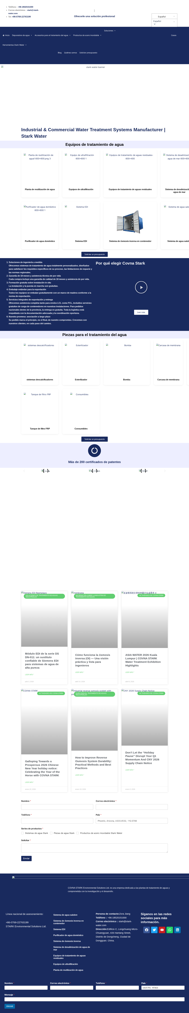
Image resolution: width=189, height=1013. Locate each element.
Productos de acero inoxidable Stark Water (101, 833)
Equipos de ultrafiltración (81, 189)
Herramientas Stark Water (13, 45)
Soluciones (108, 30)
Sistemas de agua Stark (36, 833)
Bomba (126, 380)
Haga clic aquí (95, 535)
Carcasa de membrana (168, 380)
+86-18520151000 (25, 7)
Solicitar (26, 840)
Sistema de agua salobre (65, 915)
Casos (173, 35)
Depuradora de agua (21, 35)
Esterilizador (81, 380)
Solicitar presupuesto (88, 53)
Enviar (26, 858)
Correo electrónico (106, 801)
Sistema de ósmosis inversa (67, 941)
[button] (164, 21)
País (98, 815)
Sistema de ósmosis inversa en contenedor (130, 241)
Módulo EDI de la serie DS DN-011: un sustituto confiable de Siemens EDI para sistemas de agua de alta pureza (42, 660)
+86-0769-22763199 (21, 17)
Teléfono (26, 815)
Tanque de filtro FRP (40, 429)
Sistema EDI (81, 241)
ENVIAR (9, 1006)
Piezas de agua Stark (64, 833)
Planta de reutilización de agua (40, 189)
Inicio (7, 35)
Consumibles (81, 429)
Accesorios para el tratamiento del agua (51, 35)
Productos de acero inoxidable (86, 35)
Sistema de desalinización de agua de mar (71, 948)
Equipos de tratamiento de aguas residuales (130, 189)
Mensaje (9, 995)
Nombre (26, 801)
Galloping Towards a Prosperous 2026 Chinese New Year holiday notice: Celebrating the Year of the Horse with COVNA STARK (42, 768)
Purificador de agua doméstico (40, 241)
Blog (60, 53)
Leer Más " (29, 675)
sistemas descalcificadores (40, 380)
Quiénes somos (70, 53)
